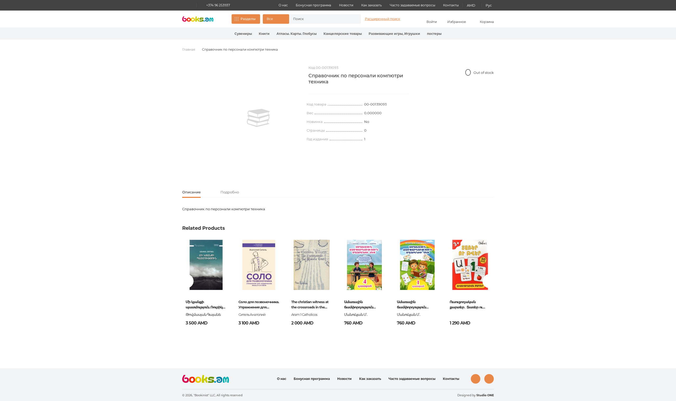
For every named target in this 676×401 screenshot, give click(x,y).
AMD (471, 5)
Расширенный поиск (382, 19)
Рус (489, 5)
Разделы (248, 19)
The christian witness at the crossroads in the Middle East (309, 305)
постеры (434, 34)
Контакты (451, 5)
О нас (283, 5)
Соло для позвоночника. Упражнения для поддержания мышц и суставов (258, 305)
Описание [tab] (191, 192)
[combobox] (319, 19)
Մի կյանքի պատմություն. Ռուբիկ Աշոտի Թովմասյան (204, 305)
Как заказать (371, 5)
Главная (188, 49)
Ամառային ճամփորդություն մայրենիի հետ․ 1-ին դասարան (413, 305)
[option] (259, 118)
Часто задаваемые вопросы (412, 5)
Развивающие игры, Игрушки (394, 34)
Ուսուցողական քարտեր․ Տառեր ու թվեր (466, 305)
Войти (431, 22)
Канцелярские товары (342, 34)
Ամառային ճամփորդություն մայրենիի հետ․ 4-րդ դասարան (361, 305)
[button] (276, 19)
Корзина (487, 22)
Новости (346, 5)
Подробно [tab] (229, 192)
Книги (264, 34)
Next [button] (489, 281)
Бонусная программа (313, 5)
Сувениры (243, 34)
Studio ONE (485, 395)
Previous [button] (187, 281)
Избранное (456, 22)
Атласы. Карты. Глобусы (296, 34)
